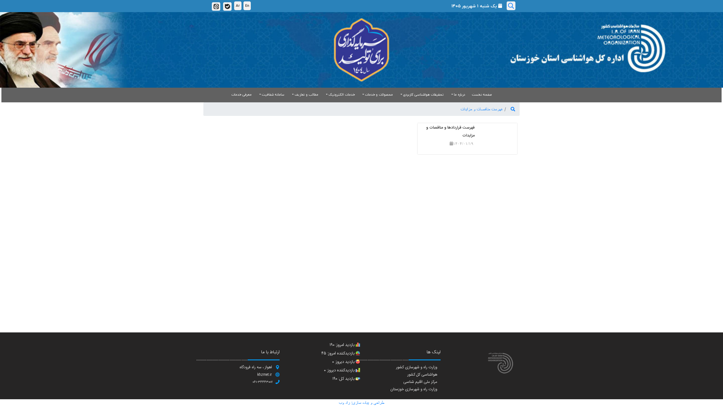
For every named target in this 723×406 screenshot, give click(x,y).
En (247, 5)
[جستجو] (513, 109)
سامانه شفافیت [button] (273, 94)
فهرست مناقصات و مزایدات (481, 109)
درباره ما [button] (459, 94)
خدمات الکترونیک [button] (341, 94)
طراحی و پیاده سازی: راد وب (361, 402)
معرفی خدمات (241, 94)
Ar (238, 5)
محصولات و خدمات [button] (379, 94)
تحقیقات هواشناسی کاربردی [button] (423, 94)
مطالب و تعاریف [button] (306, 94)
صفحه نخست (482, 94)
